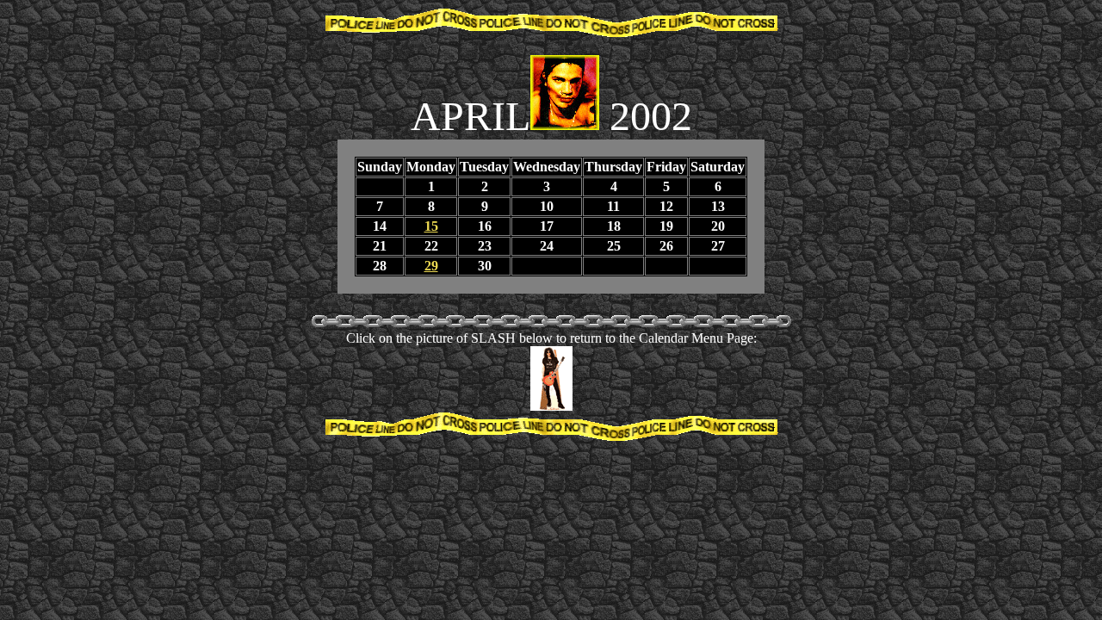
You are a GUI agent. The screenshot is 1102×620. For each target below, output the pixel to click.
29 (431, 265)
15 (431, 226)
